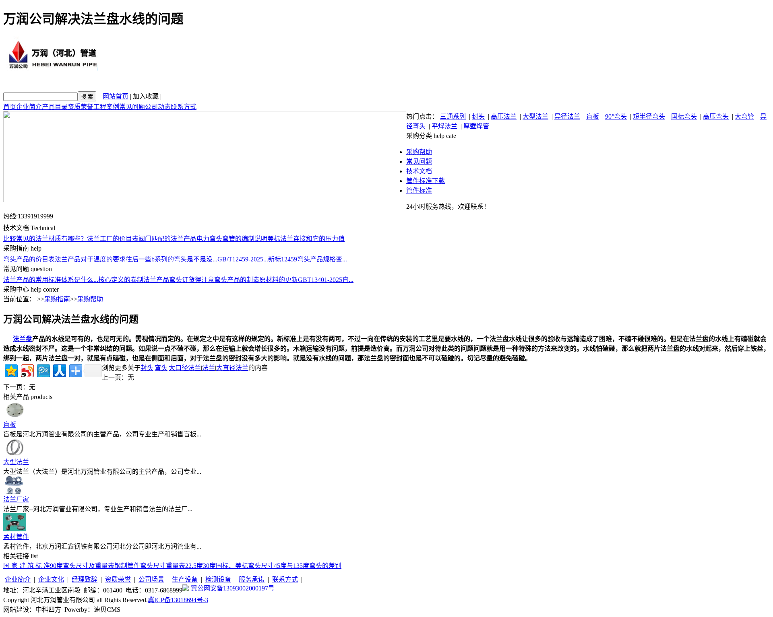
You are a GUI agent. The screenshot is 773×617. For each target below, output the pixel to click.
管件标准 (419, 190)
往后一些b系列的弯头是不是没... (171, 259)
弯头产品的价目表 (29, 259)
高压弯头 (716, 116)
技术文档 (419, 171)
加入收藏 (146, 96)
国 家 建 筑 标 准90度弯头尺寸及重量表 (58, 565)
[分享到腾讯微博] (42, 369)
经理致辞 (84, 579)
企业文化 (51, 579)
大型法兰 (535, 116)
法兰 (208, 367)
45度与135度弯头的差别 (307, 565)
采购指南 (57, 299)
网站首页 (115, 96)
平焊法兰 (444, 126)
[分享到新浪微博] (26, 369)
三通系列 (453, 116)
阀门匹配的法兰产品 (167, 238)
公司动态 (158, 106)
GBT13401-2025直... (325, 279)
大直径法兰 (232, 367)
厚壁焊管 (476, 126)
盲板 (592, 116)
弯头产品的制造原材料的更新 (256, 279)
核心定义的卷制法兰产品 (133, 279)
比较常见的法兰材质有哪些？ (45, 238)
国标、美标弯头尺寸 (245, 565)
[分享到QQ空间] (10, 369)
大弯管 (744, 116)
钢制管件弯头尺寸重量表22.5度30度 (165, 565)
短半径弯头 (649, 116)
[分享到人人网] (59, 369)
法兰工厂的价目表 (112, 238)
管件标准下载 (425, 180)
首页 (9, 106)
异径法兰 (567, 116)
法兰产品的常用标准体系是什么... (50, 279)
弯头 (161, 367)
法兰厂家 (16, 499)
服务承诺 (252, 579)
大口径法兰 (185, 367)
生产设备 (185, 579)
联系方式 (183, 106)
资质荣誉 (80, 106)
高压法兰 (504, 116)
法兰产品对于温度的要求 (90, 259)
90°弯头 (616, 116)
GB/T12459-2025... (242, 259)
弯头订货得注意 (191, 279)
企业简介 (29, 106)
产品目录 (55, 106)
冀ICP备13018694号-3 (178, 599)
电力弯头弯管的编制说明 (231, 238)
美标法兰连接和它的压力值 (306, 238)
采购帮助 (419, 151)
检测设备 (218, 579)
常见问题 (132, 106)
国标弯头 (684, 116)
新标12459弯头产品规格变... (307, 259)
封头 (478, 116)
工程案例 (106, 106)
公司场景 (151, 579)
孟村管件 (16, 536)
